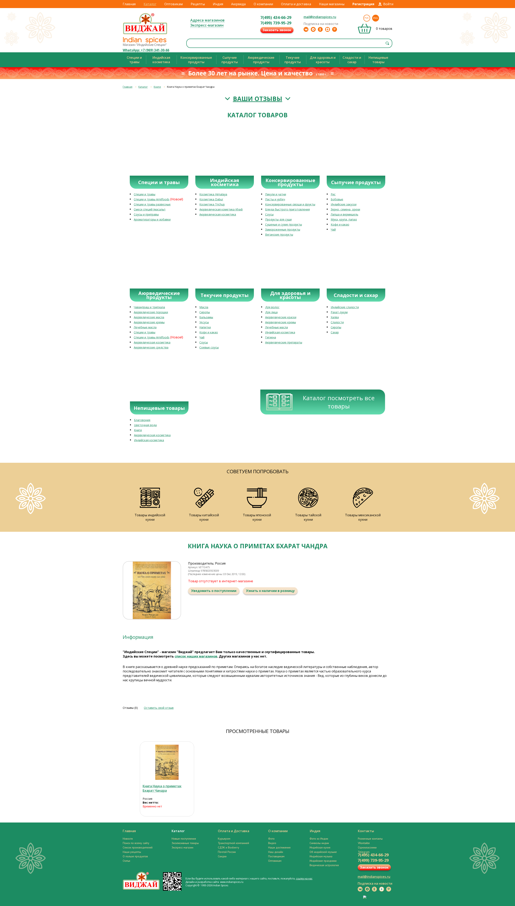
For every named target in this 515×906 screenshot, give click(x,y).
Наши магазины (331, 4)
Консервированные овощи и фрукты (290, 204)
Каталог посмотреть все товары (339, 402)
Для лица (271, 312)
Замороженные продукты (282, 229)
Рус (367, 18)
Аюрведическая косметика (217, 214)
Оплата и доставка (296, 4)
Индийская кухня (320, 847)
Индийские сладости (345, 307)
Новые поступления (184, 838)
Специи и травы (144, 194)
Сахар (335, 332)
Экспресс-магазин (207, 25)
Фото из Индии (319, 838)
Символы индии (319, 843)
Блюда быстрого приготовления (287, 209)
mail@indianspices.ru (320, 17)
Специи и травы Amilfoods (151, 199)
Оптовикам (173, 4)
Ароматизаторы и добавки (152, 219)
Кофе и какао (340, 224)
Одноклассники (367, 847)
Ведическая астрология (324, 865)
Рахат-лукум (339, 312)
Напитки (205, 327)
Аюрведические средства (151, 347)
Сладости (337, 322)
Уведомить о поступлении (213, 591)
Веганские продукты (279, 234)
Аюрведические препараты (283, 342)
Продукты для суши (278, 219)
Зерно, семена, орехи (345, 209)
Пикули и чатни (275, 194)
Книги (157, 87)
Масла (203, 307)
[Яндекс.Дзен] (327, 29)
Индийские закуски (343, 204)
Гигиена (270, 337)
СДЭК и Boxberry (228, 847)
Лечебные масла (145, 327)
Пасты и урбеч (275, 199)
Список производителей (137, 847)
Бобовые (337, 199)
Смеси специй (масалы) (149, 209)
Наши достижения (279, 847)
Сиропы (204, 312)
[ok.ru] (320, 29)
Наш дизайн (275, 852)
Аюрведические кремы (149, 322)
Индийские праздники (323, 861)
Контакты (366, 831)
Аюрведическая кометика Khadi (221, 209)
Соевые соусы (209, 347)
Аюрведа (238, 4)
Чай (333, 229)
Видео (272, 843)
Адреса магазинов (207, 20)
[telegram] (313, 29)
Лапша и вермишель (344, 214)
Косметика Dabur (211, 199)
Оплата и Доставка (233, 831)
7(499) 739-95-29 (275, 23)
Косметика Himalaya (213, 194)
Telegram (364, 852)
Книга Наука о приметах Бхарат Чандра (162, 788)
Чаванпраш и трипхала (149, 307)
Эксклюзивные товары (185, 843)
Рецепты (198, 4)
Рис (333, 194)
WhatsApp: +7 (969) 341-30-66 (146, 50)
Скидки (222, 856)
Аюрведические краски (280, 317)
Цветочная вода (145, 425)
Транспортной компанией (233, 843)
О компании (263, 4)
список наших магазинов (196, 656)
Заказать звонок (277, 30)
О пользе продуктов (135, 856)
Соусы (269, 214)
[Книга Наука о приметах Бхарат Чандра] (167, 762)
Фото (271, 838)
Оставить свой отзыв (159, 708)
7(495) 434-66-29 (275, 17)
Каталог (150, 4)
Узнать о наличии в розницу (270, 591)
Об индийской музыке (323, 852)
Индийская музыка (321, 856)
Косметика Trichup (212, 204)
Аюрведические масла (149, 317)
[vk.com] (306, 29)
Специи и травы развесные (152, 204)
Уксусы (204, 322)
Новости (128, 838)
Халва (335, 317)
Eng (375, 18)
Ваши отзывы (257, 99)
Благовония (142, 420)
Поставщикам (276, 856)
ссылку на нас (304, 878)
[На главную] (145, 34)
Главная (129, 4)
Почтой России (227, 852)
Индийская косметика (280, 332)
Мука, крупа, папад (344, 219)
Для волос (272, 307)
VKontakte (364, 843)
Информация (138, 637)
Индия (218, 4)
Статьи (126, 861)
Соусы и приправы (146, 214)
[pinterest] (334, 29)
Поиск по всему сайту (136, 843)
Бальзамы (206, 317)
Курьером (224, 838)
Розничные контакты (370, 838)
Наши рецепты (132, 852)
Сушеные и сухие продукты (283, 224)
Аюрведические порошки (151, 312)
